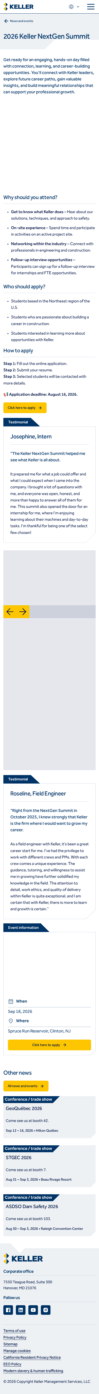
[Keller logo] (18, 6)
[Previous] (9, 611)
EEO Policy (12, 1364)
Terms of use (14, 1330)
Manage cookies (17, 1350)
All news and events (22, 1086)
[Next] (22, 611)
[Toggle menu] (91, 6)
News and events (21, 21)
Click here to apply (22, 407)
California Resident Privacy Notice (32, 1357)
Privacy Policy (14, 1337)
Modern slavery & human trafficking (33, 1370)
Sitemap (10, 1344)
